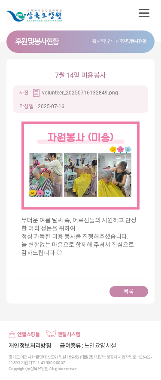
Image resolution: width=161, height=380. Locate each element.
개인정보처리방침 (30, 345)
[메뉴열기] (144, 12)
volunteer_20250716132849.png (80, 93)
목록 (129, 291)
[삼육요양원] (38, 15)
